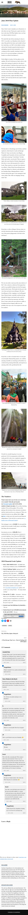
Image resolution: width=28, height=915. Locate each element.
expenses (4, 625)
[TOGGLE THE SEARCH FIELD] (26, 2)
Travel (10, 625)
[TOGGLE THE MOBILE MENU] (2, 2)
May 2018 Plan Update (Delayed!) (9, 633)
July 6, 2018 (7, 674)
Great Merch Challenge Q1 (11, 587)
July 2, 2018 (13, 25)
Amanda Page (6, 652)
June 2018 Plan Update (9, 20)
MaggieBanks (4, 25)
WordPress (17, 912)
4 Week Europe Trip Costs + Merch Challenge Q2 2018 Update (14, 640)
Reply (24, 662)
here (4, 516)
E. (3, 706)
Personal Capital (7, 504)
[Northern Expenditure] (14, 2)
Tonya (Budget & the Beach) (9, 679)
